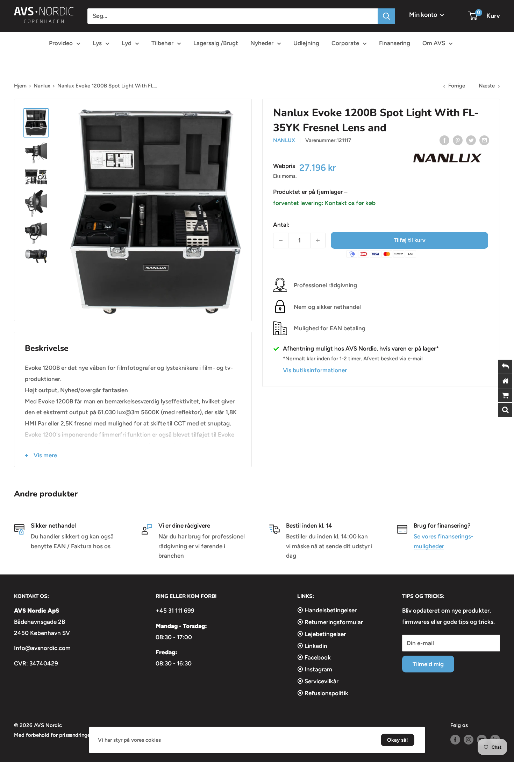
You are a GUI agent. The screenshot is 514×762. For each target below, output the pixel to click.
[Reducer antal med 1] (280, 240)
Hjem (20, 86)
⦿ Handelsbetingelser (327, 610)
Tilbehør (162, 43)
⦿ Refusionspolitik (322, 693)
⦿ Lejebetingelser (321, 633)
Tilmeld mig (428, 664)
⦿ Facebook (314, 657)
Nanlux (42, 86)
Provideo (61, 43)
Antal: (281, 224)
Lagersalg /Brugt (215, 43)
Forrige (456, 86)
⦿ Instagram (314, 669)
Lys (97, 43)
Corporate (345, 43)
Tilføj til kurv (410, 240)
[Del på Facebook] (444, 140)
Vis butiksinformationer (315, 370)
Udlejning (306, 43)
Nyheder (261, 43)
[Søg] (386, 16)
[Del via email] (484, 140)
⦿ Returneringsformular (330, 622)
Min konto (423, 15)
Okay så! (397, 740)
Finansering (394, 43)
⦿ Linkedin (312, 645)
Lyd (126, 43)
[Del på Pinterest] (458, 140)
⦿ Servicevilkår (317, 681)
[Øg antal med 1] (317, 240)
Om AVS (433, 43)
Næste (487, 86)
